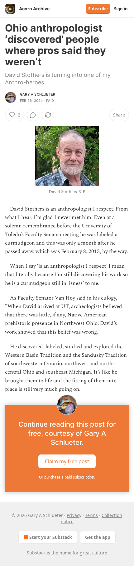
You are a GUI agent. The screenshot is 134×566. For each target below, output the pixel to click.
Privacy (74, 515)
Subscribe (98, 9)
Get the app (97, 537)
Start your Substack (50, 537)
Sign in (121, 9)
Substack (36, 553)
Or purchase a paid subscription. (67, 477)
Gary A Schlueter (37, 94)
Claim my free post (67, 461)
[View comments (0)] (33, 115)
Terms (91, 515)
